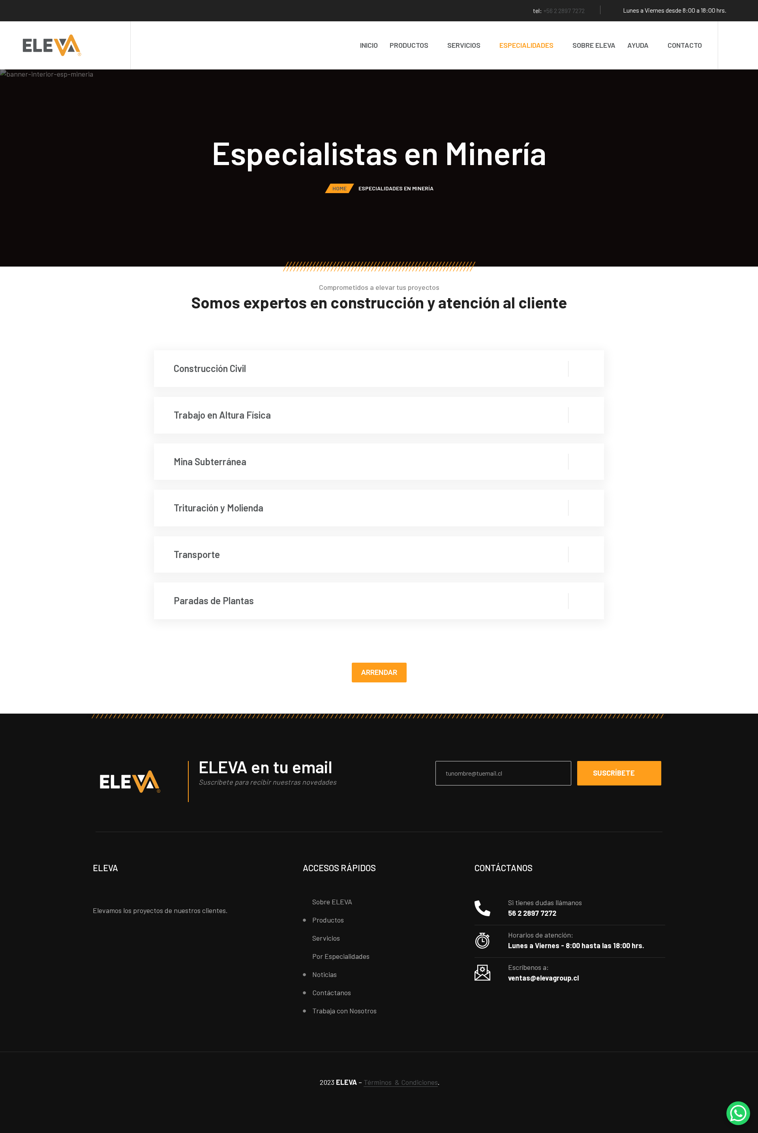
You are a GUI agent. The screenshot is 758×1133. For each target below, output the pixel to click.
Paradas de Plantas (214, 600)
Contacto (685, 45)
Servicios (463, 45)
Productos (409, 45)
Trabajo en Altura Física (222, 415)
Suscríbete (614, 772)
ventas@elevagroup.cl (543, 977)
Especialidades (526, 45)
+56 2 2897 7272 (564, 10)
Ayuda (638, 45)
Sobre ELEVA (593, 45)
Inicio (369, 45)
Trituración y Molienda (218, 507)
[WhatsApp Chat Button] (738, 1113)
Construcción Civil (210, 368)
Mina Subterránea (210, 461)
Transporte (197, 554)
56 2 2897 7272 (532, 913)
